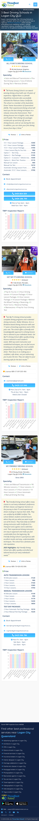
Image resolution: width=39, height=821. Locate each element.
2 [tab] (18, 54)
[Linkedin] (18, 812)
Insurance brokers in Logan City (14, 757)
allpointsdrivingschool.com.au (16, 189)
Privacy (4, 815)
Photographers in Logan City (13, 773)
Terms (11, 815)
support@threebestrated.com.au (18, 809)
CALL (9, 59)
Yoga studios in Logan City (12, 792)
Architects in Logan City (11, 744)
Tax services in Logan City (12, 779)
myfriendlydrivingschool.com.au (17, 631)
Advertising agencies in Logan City (15, 741)
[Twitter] (6, 812)
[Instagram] (10, 812)
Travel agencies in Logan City (13, 782)
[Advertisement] (19, 702)
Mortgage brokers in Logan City (14, 769)
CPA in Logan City (9, 747)
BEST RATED (5, 9)
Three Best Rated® (18, 819)
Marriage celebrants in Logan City (15, 763)
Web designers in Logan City (13, 789)
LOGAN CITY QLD (16, 9)
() (24, 66)
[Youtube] (14, 812)
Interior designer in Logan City (14, 760)
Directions (27, 71)
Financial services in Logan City (14, 753)
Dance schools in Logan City (13, 750)
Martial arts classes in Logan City (15, 766)
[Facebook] (2, 812)
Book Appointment (13, 179)
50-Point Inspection (14, 23)
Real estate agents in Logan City (14, 776)
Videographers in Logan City (13, 785)
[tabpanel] (19, 46)
